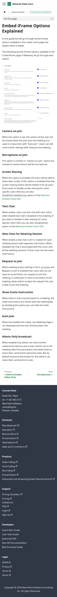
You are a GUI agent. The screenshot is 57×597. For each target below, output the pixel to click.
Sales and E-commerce (13, 446)
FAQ (4, 506)
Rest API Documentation (14, 542)
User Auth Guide (10, 534)
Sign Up (6, 514)
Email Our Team (10, 395)
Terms (5, 570)
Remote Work (9, 434)
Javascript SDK (9, 538)
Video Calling (8, 462)
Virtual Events (9, 438)
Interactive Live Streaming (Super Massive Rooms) (27, 479)
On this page (10, 18)
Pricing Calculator (11, 494)
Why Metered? (9, 425)
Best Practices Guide (12, 547)
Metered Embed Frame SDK (29, 226)
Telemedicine (8, 442)
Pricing (5, 498)
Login (5, 510)
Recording (7, 470)
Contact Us (7, 502)
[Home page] (4, 12)
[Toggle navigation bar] (4, 4)
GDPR (5, 562)
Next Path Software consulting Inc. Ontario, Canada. (12, 407)
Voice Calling (8, 466)
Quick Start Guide (11, 530)
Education (7, 429)
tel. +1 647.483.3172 (12, 399)
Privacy (5, 566)
